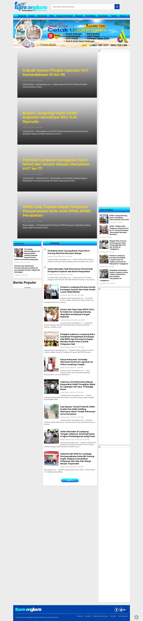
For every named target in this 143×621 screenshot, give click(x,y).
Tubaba (113, 16)
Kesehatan (103, 16)
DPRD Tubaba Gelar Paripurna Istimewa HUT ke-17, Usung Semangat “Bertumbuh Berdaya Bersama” (119, 230)
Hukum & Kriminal (65, 16)
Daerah (31, 16)
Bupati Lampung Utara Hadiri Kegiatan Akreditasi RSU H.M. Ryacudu (50, 117)
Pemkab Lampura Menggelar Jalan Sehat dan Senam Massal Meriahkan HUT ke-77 (56, 164)
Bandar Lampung (127, 16)
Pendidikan (90, 16)
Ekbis (51, 16)
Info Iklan (113, 616)
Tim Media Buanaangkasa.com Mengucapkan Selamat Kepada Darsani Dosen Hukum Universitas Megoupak (27, 254)
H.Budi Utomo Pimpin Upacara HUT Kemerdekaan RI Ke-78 (56, 72)
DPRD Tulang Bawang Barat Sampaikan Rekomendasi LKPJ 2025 (119, 218)
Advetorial (42, 16)
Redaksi (88, 616)
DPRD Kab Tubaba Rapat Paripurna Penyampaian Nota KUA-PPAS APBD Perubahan (57, 211)
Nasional (79, 16)
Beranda (22, 16)
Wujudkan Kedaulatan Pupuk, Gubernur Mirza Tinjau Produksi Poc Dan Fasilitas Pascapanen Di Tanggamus (114, 275)
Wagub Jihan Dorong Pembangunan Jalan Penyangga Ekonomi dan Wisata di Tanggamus (118, 245)
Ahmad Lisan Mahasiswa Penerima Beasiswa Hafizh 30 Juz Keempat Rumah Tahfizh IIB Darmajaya (27, 269)
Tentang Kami (123, 616)
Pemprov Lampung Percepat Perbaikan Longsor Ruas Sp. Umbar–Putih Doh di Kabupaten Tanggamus (119, 260)
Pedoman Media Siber (100, 616)
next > (70, 480)
